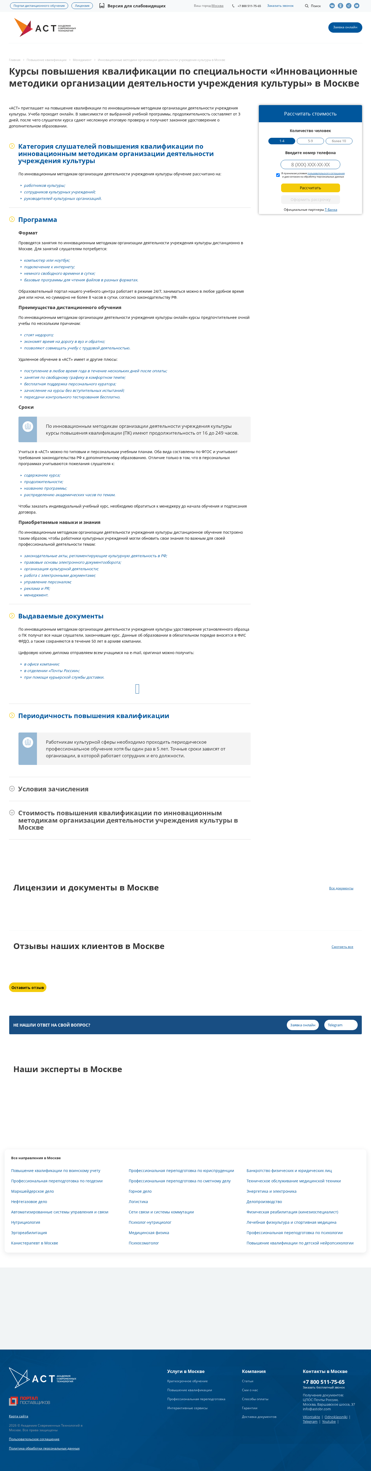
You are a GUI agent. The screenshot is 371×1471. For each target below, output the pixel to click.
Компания (254, 1371)
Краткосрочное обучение (187, 1381)
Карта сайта (18, 1416)
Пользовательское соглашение (34, 1439)
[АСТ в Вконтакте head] (333, 5)
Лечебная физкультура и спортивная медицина (292, 1222)
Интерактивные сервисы (187, 1408)
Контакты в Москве (325, 1371)
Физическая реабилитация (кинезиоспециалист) (292, 1211)
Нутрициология (25, 1222)
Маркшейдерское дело (32, 1191)
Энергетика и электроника (272, 1191)
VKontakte (311, 1416)
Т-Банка (331, 209)
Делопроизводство (264, 1201)
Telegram (310, 1421)
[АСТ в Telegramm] (350, 5)
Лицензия (82, 6)
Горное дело (140, 1191)
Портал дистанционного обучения (39, 6)
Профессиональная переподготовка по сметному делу (180, 1180)
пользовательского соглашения (326, 173)
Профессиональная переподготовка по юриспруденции (181, 1170)
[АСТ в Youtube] (358, 5)
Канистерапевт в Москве (34, 1243)
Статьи (247, 1381)
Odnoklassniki (336, 1416)
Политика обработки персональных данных (44, 1448)
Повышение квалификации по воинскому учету (55, 1170)
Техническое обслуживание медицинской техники (294, 1180)
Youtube (329, 1421)
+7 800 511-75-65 (249, 6)
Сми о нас (250, 1390)
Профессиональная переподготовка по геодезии (57, 1180)
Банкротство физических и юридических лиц (289, 1170)
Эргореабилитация (29, 1232)
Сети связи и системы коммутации (161, 1211)
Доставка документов (259, 1416)
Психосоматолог (144, 1243)
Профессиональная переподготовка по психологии (295, 1232)
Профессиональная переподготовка (196, 1399)
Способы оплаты (255, 1399)
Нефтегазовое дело (29, 1201)
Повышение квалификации (189, 1390)
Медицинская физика (149, 1232)
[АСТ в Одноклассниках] (342, 5)
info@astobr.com (317, 1408)
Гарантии (249, 1408)
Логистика (138, 1201)
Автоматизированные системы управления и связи (59, 1211)
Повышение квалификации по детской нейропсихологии (300, 1243)
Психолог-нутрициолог (150, 1222)
